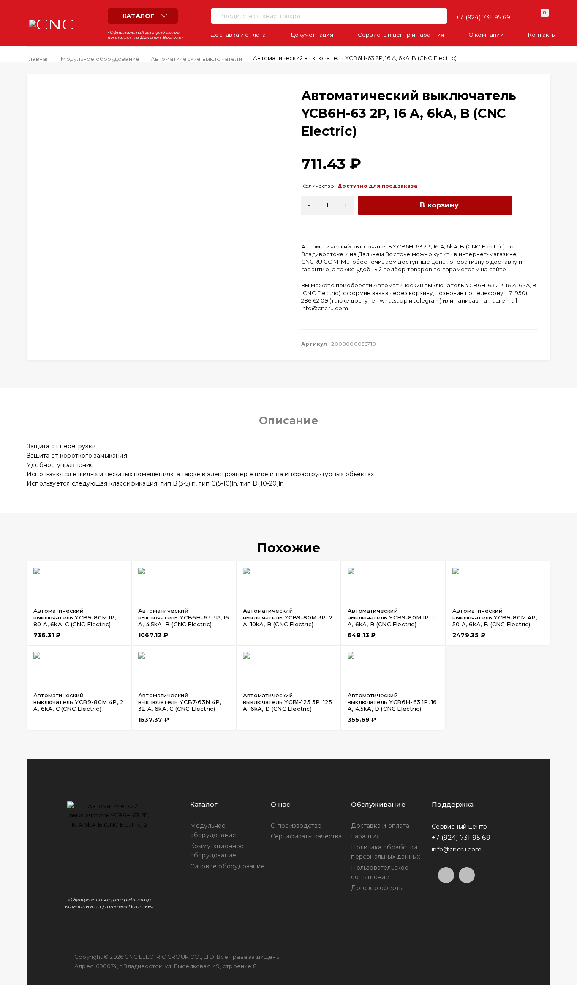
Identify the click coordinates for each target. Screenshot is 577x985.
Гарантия (365, 836)
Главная (38, 59)
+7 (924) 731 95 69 (483, 17)
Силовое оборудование (227, 866)
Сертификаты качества (306, 836)
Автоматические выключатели (196, 59)
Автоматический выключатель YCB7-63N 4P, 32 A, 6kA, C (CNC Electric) (179, 702)
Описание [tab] (288, 420)
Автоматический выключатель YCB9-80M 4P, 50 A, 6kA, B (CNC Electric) (494, 617)
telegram (427, 300)
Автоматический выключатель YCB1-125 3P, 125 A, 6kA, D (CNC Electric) (287, 702)
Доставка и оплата (380, 825)
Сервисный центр (459, 826)
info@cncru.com (324, 308)
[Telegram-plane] (446, 875)
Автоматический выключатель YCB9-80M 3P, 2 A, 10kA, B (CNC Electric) (288, 617)
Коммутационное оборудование (217, 850)
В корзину (439, 205)
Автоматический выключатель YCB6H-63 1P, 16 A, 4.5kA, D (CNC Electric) (392, 702)
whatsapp (394, 300)
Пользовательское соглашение (379, 872)
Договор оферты (377, 888)
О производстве (296, 825)
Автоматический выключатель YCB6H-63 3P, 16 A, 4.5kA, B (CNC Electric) (183, 617)
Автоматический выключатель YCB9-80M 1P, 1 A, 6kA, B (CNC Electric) (391, 617)
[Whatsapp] (467, 875)
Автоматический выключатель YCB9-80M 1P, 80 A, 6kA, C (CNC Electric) (74, 617)
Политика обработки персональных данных (385, 851)
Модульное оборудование (100, 59)
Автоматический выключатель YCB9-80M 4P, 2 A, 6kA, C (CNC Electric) (78, 702)
